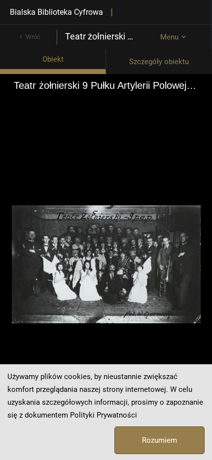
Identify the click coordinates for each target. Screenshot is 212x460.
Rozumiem (159, 440)
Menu (169, 37)
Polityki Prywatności (103, 415)
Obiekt (53, 59)
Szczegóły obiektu (159, 61)
